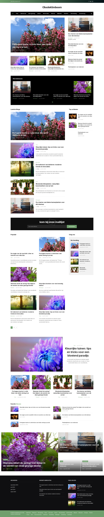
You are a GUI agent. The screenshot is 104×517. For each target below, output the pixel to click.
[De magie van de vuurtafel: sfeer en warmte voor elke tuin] (89, 53)
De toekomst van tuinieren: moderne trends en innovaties (37, 68)
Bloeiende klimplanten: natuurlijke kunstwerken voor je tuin (56, 68)
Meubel (59, 13)
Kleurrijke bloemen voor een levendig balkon (75, 44)
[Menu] (13, 13)
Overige (86, 512)
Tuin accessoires (38, 514)
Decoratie (46, 13)
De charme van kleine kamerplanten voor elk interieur (80, 35)
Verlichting (74, 13)
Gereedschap (62, 512)
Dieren (53, 13)
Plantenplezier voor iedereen (76, 67)
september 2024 (14, 484)
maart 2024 (13, 491)
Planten (66, 13)
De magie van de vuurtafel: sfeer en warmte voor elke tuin (75, 52)
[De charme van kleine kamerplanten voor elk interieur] (80, 25)
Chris (13, 137)
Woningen (70, 38)
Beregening (32, 13)
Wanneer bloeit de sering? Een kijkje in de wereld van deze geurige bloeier (75, 60)
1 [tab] (51, 102)
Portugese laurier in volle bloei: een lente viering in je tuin (31, 45)
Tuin (17, 13)
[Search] (91, 13)
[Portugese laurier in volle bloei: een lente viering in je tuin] (38, 35)
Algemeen (28, 512)
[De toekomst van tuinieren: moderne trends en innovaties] (37, 60)
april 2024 (13, 489)
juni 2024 (13, 487)
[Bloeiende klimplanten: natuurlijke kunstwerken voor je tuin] (56, 60)
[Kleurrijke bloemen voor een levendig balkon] (89, 45)
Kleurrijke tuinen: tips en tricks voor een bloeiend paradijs (17, 68)
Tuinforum (45, 514)
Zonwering (82, 13)
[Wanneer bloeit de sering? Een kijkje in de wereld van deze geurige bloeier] (89, 61)
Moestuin (31, 70)
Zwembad (69, 514)
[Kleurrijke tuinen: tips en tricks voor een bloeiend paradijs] (19, 60)
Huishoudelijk (69, 512)
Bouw (39, 13)
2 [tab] (52, 102)
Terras (27, 514)
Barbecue (23, 13)
